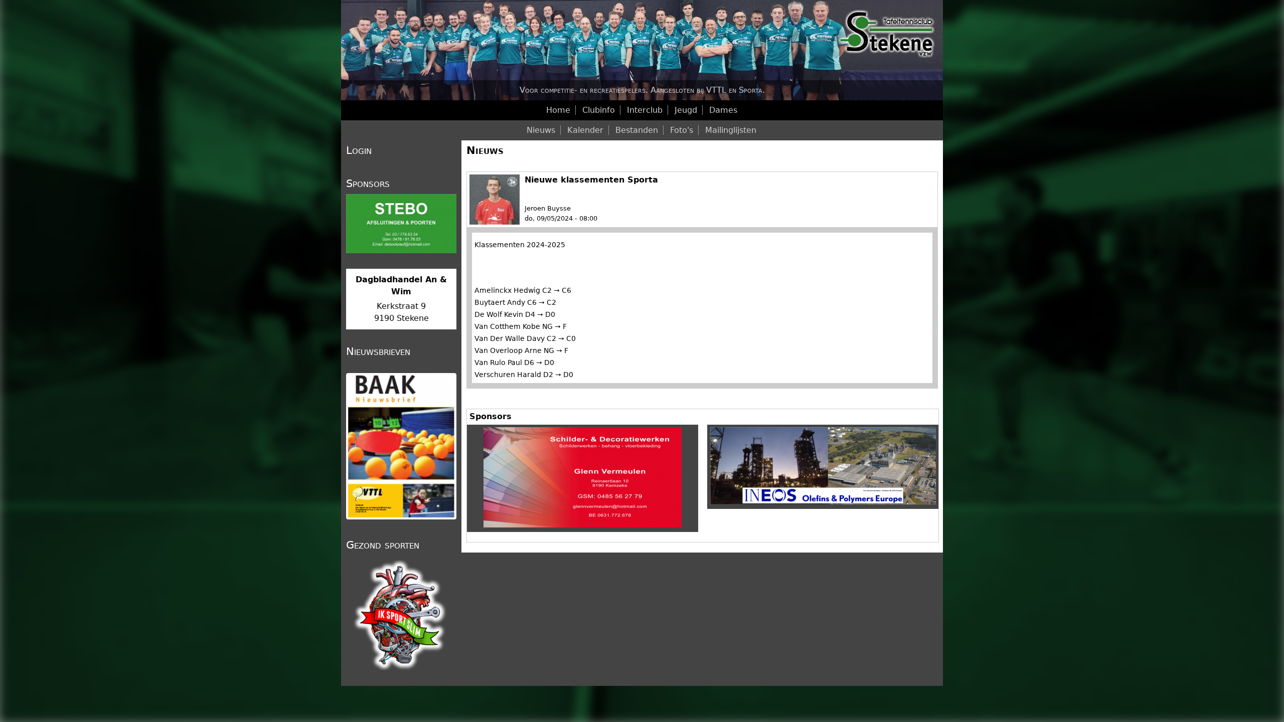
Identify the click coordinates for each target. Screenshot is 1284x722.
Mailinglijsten (730, 130)
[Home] (642, 50)
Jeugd (686, 110)
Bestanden (636, 130)
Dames (723, 110)
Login (359, 150)
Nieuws (485, 150)
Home (558, 110)
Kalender (585, 130)
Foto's (681, 130)
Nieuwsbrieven (378, 351)
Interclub (645, 110)
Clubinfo (598, 110)
